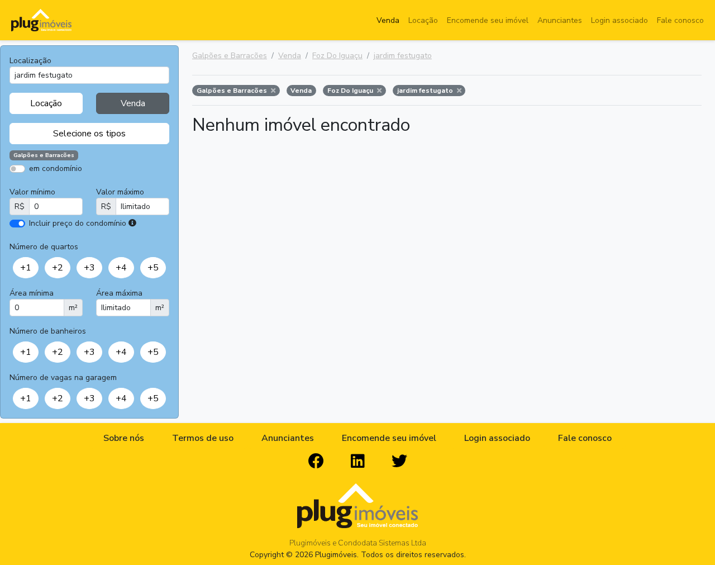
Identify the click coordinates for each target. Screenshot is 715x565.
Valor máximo (120, 192)
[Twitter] (399, 461)
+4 (121, 268)
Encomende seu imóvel (487, 20)
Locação (423, 20)
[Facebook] (316, 461)
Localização (30, 60)
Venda (387, 20)
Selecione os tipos (89, 133)
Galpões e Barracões (229, 55)
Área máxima (119, 293)
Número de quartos (43, 246)
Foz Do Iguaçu (337, 55)
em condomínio (55, 168)
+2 (57, 268)
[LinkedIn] (358, 461)
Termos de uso (202, 438)
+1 (25, 268)
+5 (153, 268)
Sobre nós (123, 438)
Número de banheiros (47, 331)
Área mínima (31, 293)
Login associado (619, 20)
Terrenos (128, 184)
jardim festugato (403, 55)
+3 (89, 268)
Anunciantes (559, 20)
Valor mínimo (32, 192)
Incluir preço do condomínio (77, 223)
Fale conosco (680, 20)
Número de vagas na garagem (63, 377)
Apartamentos (62, 184)
